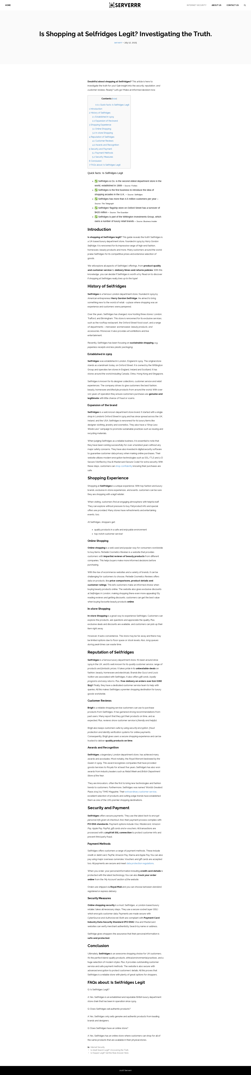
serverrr (118, 42)
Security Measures (102, 157)
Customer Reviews (102, 141)
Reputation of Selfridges (101, 137)
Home (8, 5)
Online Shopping (101, 129)
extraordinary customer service (140, 791)
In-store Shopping (102, 133)
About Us (216, 5)
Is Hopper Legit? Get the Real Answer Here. (110, 1053)
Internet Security (196, 5)
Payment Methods (102, 153)
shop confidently (124, 466)
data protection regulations (140, 863)
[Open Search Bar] (244, 5)
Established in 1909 (103, 117)
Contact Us (233, 5)
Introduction (95, 109)
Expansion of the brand (105, 121)
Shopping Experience (100, 125)
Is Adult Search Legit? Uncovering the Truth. (110, 1050)
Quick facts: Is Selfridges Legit (112, 105)
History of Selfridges (99, 113)
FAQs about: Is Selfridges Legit (105, 165)
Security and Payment (100, 149)
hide (114, 99)
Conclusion (95, 161)
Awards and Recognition (105, 145)
